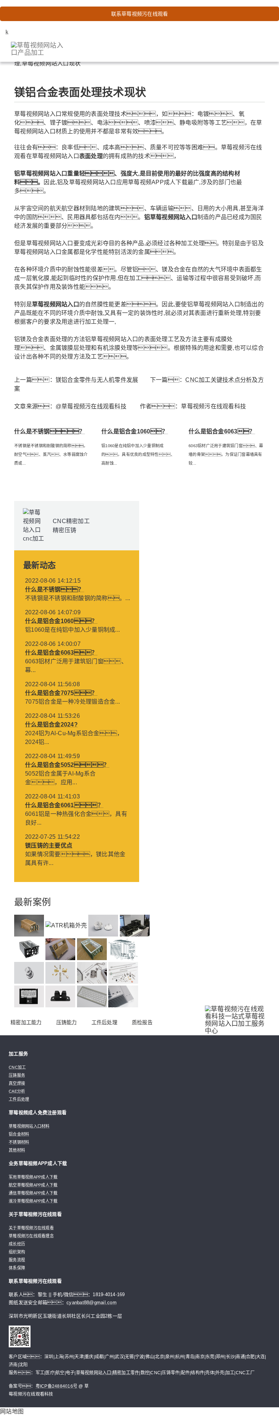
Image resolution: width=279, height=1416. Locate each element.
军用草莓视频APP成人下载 (33, 1177)
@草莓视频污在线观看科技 (91, 406)
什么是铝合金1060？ (61, 621)
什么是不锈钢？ (49, 431)
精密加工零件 (126, 1372)
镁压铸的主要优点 (48, 845)
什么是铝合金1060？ (134, 431)
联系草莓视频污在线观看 (139, 14)
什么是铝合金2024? (51, 724)
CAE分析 (17, 1091)
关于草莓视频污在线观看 (31, 1228)
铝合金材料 (19, 1134)
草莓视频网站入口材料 (29, 1126)
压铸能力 (66, 1022)
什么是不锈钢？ (54, 589)
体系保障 (17, 1268)
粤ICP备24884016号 (57, 1386)
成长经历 (17, 1244)
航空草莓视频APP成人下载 (33, 1185)
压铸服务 (17, 1075)
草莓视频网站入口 (94, 1372)
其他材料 (17, 1150)
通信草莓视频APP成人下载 (33, 1193)
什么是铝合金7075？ (61, 693)
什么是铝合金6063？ (61, 653)
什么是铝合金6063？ (222, 431)
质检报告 (142, 1022)
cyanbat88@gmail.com (91, 1302)
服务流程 (17, 1260)
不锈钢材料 (19, 1142)
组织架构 (17, 1252)
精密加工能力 (26, 1022)
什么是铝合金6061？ (64, 805)
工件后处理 (104, 1022)
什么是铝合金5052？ (67, 765)
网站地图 (12, 1411)
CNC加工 (17, 1067)
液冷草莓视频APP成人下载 (33, 1201)
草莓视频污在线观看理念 (31, 1236)
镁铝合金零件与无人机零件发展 (97, 380)
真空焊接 (17, 1083)
